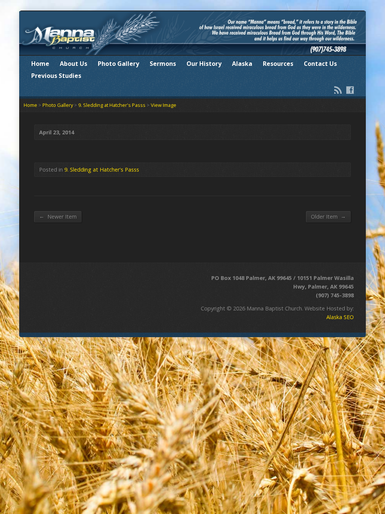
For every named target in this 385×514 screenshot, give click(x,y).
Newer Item (58, 216)
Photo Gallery (118, 63)
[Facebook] (350, 90)
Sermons (163, 63)
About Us (73, 63)
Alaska (242, 63)
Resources (278, 63)
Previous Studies (56, 75)
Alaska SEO (340, 317)
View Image (163, 105)
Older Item (328, 216)
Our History (203, 63)
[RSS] (338, 90)
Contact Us (320, 63)
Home (40, 63)
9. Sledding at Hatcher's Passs (112, 105)
